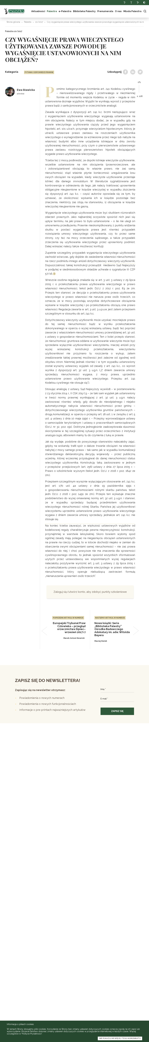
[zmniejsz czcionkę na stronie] (124, 2)
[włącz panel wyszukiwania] (144, 11)
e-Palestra (65, 11)
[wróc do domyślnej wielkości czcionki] (131, 2)
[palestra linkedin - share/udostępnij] (132, 72)
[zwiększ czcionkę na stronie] (137, 2)
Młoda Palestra (132, 11)
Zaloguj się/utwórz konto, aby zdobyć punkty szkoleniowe (90, 591)
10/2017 (39, 22)
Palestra (14, 11)
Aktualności (38, 11)
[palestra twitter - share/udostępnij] (140, 72)
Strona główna (13, 22)
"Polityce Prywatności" (31, 1034)
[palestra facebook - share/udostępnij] (125, 72)
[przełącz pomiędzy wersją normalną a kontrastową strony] (144, 2)
